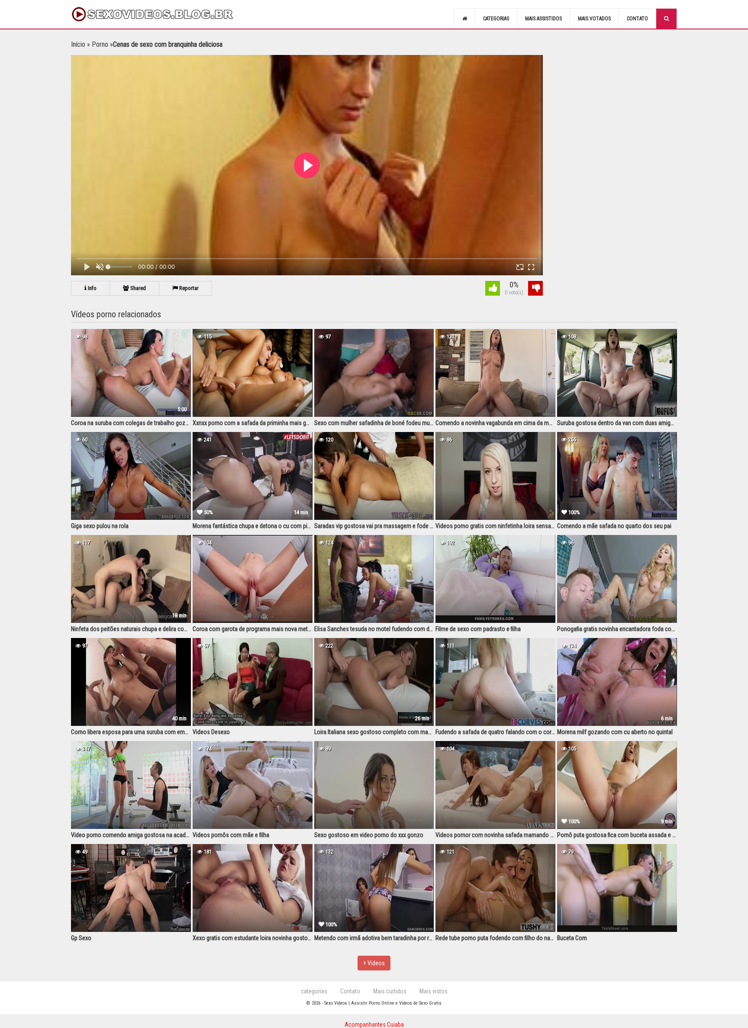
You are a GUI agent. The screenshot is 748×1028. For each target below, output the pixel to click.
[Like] (492, 289)
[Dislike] (535, 289)
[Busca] (666, 19)
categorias (314, 991)
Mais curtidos (389, 991)
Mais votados (594, 19)
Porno (100, 44)
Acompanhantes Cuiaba (374, 1024)
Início (78, 44)
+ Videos (374, 963)
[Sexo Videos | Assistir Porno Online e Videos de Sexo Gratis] (162, 14)
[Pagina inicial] (465, 19)
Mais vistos (433, 991)
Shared (137, 288)
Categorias (496, 19)
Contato (637, 19)
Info (92, 288)
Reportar (188, 288)
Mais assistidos (543, 19)
